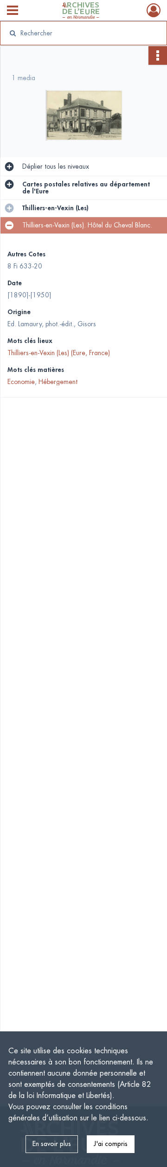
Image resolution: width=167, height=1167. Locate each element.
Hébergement (58, 381)
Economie (21, 381)
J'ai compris (111, 1143)
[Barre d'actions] (157, 55)
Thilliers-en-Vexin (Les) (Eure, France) (58, 353)
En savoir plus (51, 1143)
